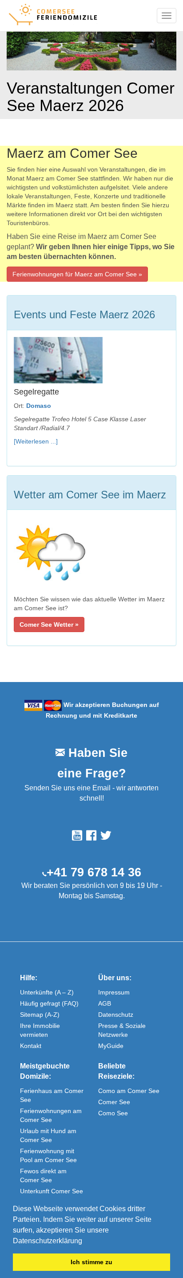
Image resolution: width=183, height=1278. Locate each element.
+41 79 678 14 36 (94, 872)
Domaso (38, 405)
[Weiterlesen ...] (36, 441)
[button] (85, 1241)
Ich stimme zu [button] (91, 1262)
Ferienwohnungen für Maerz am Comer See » (77, 274)
